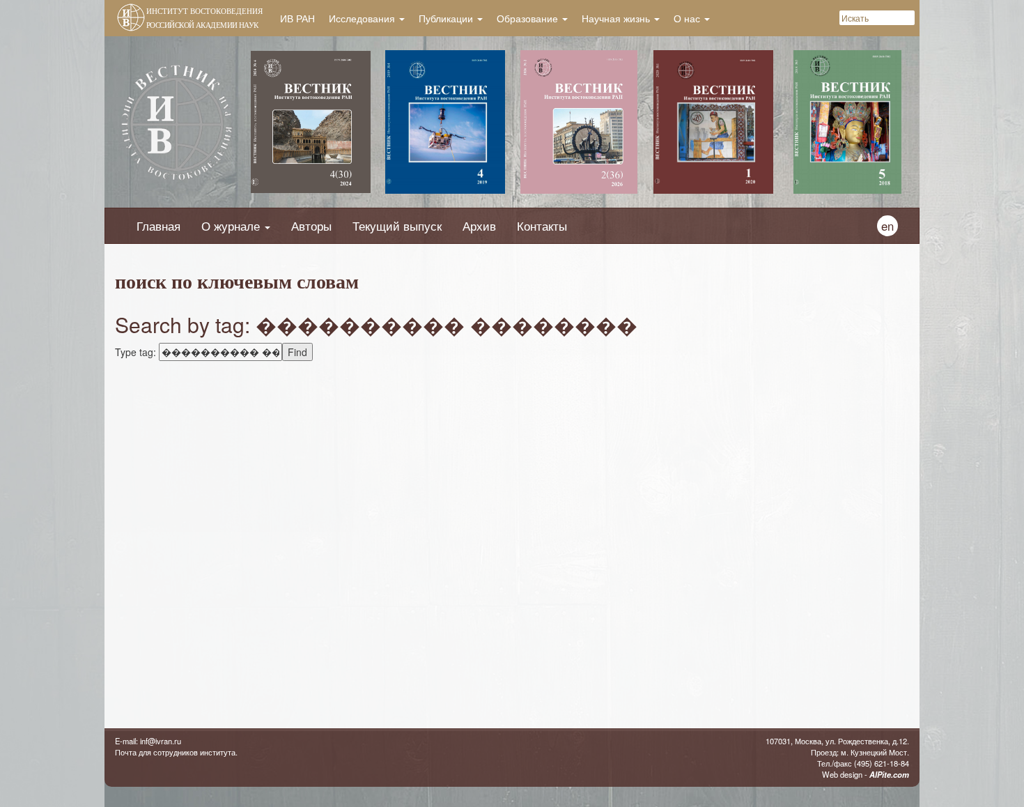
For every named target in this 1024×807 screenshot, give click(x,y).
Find (297, 352)
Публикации (447, 18)
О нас (688, 18)
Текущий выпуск (397, 225)
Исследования (363, 18)
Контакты (542, 225)
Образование (529, 18)
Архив (479, 225)
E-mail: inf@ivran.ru (148, 740)
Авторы (311, 225)
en (887, 225)
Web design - (865, 774)
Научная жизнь (617, 18)
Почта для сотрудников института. (176, 752)
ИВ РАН (297, 18)
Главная (158, 225)
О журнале (232, 225)
